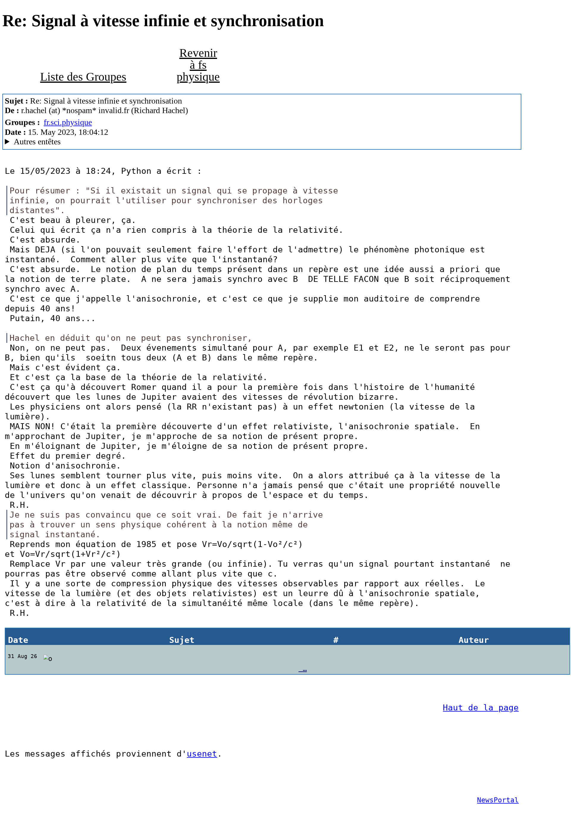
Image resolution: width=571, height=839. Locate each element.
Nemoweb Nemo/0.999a (111, 141)
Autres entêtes (37, 141)
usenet (202, 754)
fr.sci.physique (68, 122)
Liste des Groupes (83, 76)
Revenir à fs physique (198, 64)
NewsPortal (498, 800)
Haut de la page (481, 708)
